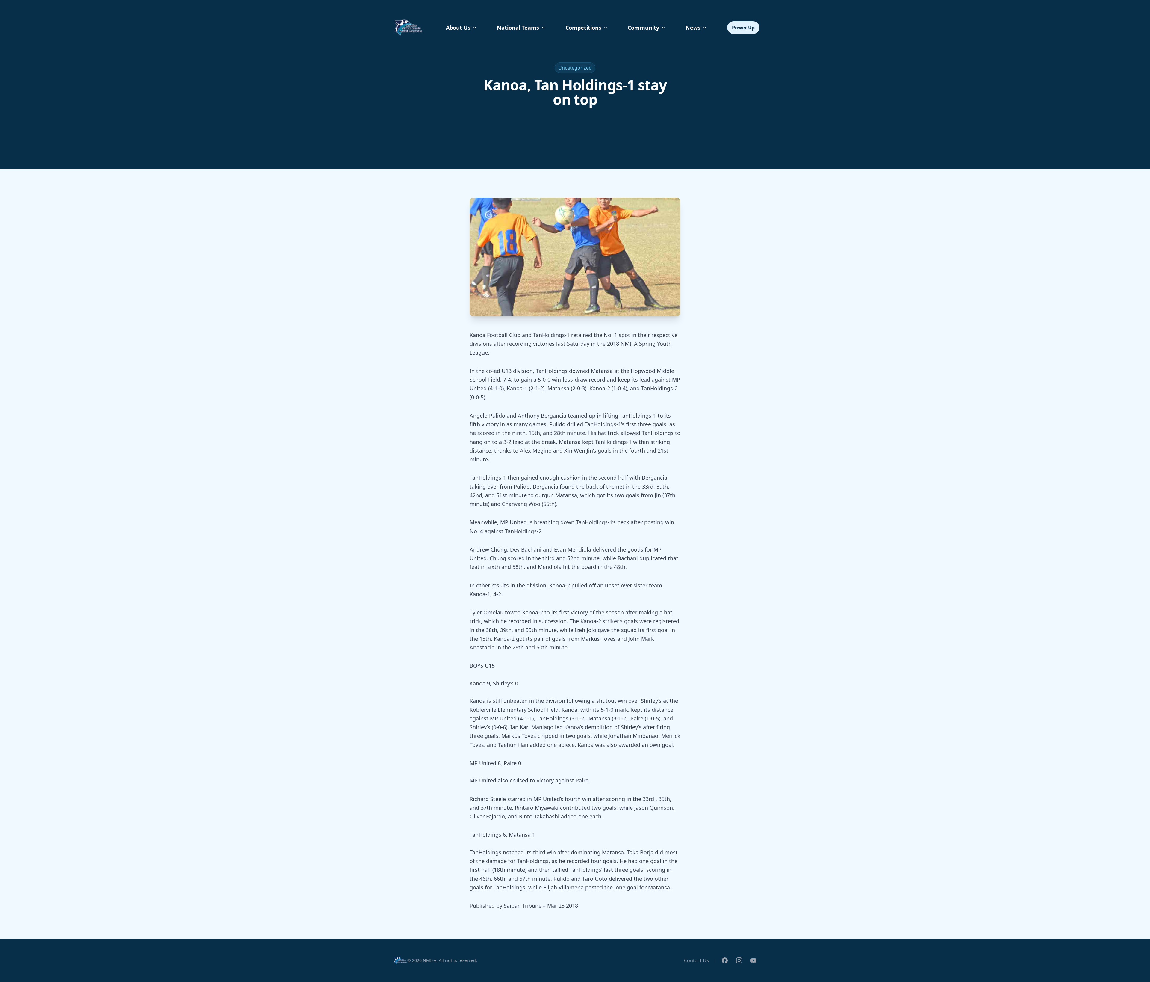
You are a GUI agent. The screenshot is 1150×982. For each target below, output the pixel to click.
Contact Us (696, 960)
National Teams (518, 27)
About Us (458, 27)
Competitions (583, 27)
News (693, 27)
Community (643, 27)
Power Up (743, 27)
